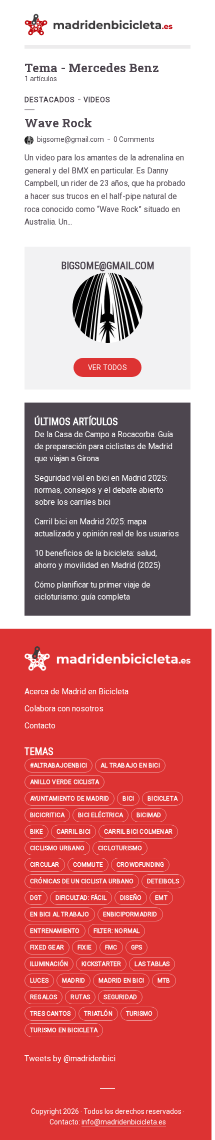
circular (45, 864)
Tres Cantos (50, 1013)
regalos (43, 997)
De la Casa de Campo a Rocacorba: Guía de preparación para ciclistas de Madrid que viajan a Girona (103, 446)
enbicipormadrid (130, 914)
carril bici (73, 831)
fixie (85, 947)
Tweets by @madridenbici (70, 1058)
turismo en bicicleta (64, 1030)
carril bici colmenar (138, 831)
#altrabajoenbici (58, 765)
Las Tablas (152, 964)
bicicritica (47, 815)
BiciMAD (148, 815)
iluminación (49, 964)
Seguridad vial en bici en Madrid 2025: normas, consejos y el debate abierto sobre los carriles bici (101, 490)
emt (161, 897)
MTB (164, 980)
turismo (139, 1013)
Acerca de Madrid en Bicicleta (76, 691)
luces (39, 980)
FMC (111, 947)
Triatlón (98, 1013)
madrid (73, 980)
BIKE (36, 831)
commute (88, 864)
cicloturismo (120, 848)
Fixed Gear (47, 947)
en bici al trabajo (60, 914)
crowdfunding (140, 864)
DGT (36, 897)
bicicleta (163, 798)
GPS (136, 947)
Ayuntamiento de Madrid (69, 798)
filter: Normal (117, 930)
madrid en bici (121, 980)
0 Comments (134, 139)
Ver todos (107, 367)
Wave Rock (58, 123)
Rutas (80, 997)
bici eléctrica (100, 815)
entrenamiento (55, 930)
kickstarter (101, 964)
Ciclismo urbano (57, 848)
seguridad (120, 997)
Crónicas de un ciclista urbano (82, 881)
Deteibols (163, 881)
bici (128, 798)
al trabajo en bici (130, 765)
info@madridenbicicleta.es (124, 1122)
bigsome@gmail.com (70, 139)
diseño (131, 897)
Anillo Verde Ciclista (64, 782)
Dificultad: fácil (81, 897)
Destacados (49, 100)
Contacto (40, 725)
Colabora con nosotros (64, 708)
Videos (97, 100)
